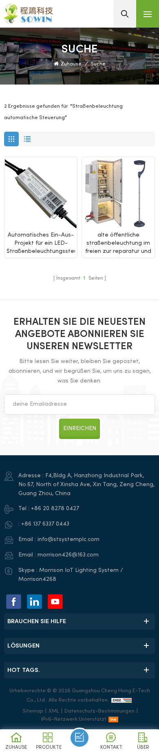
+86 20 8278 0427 (55, 508)
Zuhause (71, 64)
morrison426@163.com (68, 555)
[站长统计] (121, 700)
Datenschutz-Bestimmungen (99, 711)
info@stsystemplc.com (68, 539)
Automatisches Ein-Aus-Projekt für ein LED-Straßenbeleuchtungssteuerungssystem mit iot (41, 244)
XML (54, 711)
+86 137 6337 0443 (45, 524)
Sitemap (32, 711)
